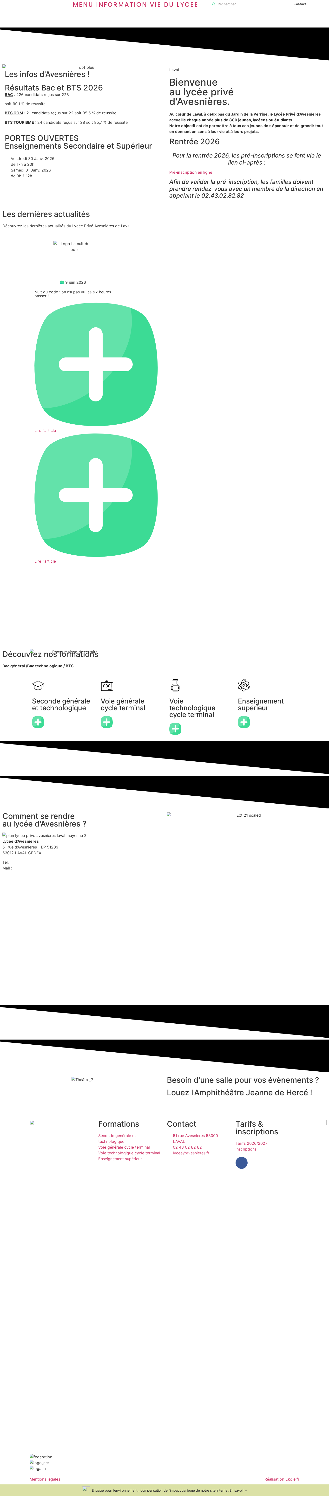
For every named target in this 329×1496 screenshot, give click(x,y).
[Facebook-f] (242, 1163)
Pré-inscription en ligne (190, 172)
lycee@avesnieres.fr (31, 868)
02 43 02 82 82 (24, 862)
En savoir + (238, 1490)
